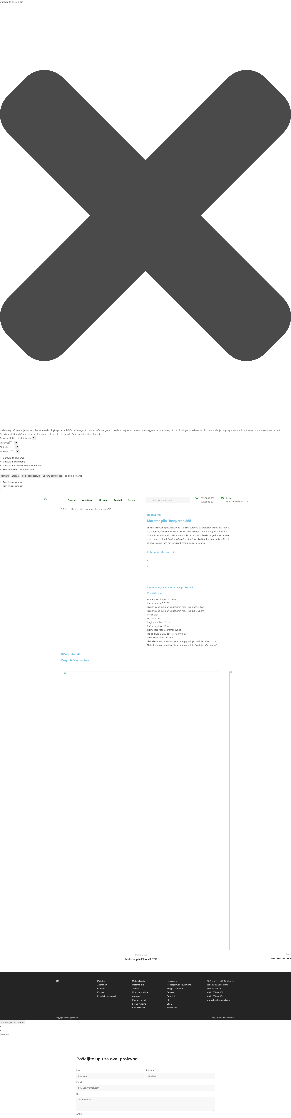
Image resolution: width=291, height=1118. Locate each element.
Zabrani (15, 475)
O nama (103, 500)
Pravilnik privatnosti (13, 482)
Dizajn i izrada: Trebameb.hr (223, 1018)
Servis (131, 500)
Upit (78, 1094)
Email (228, 498)
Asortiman (87, 500)
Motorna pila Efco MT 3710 (141, 959)
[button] (145, 216)
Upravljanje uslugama (14, 461)
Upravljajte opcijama (13, 457)
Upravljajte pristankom (12, 1022)
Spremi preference (52, 475)
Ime (78, 1070)
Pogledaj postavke (31, 475)
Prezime (150, 1070)
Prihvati (5, 475)
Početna (71, 500)
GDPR (79, 1114)
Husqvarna (154, 514)
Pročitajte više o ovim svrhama (18, 469)
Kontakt (118, 500)
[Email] (222, 498)
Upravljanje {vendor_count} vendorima (22, 465)
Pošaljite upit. (155, 593)
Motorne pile (77, 509)
